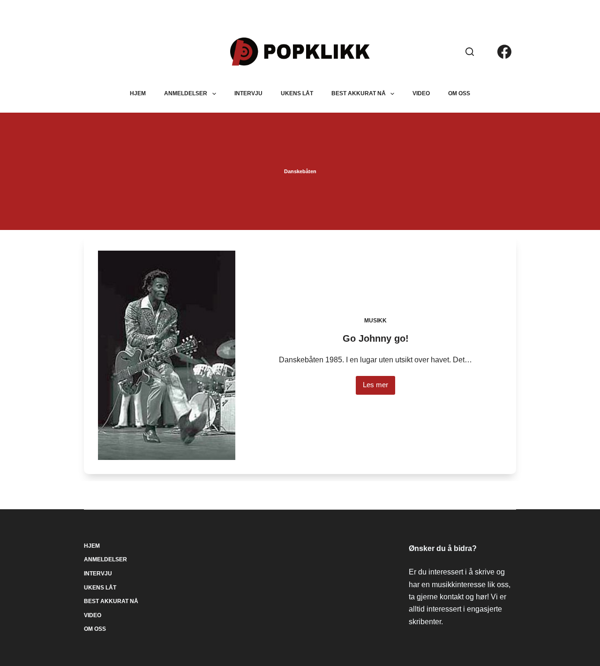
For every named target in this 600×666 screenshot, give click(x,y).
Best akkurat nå (358, 93)
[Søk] (469, 51)
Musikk (375, 320)
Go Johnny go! (376, 338)
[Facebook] (504, 52)
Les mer (379, 387)
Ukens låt (297, 93)
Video (421, 93)
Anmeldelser (185, 93)
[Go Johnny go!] (166, 355)
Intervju (248, 93)
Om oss (459, 93)
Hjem (138, 93)
